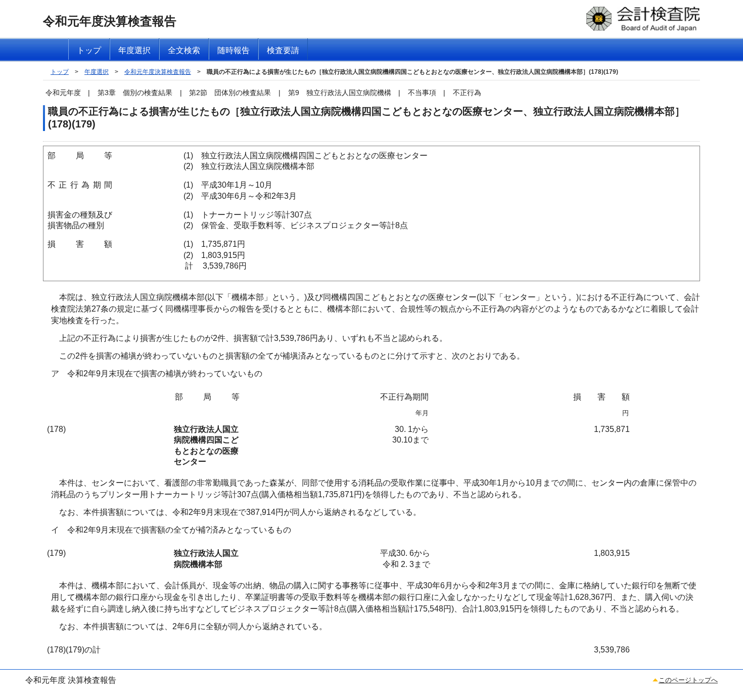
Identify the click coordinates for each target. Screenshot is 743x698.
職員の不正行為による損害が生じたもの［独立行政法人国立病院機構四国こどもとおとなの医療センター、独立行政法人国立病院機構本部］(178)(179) (412, 71)
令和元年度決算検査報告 (157, 71)
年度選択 (96, 71)
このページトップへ (688, 680)
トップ (60, 71)
